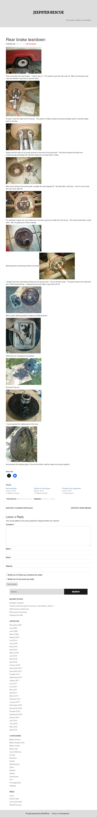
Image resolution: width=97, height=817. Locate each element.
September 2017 (15, 677)
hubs (52, 499)
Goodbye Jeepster (16, 602)
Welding (12, 785)
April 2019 (13, 649)
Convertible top (15, 751)
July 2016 (13, 720)
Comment (10, 524)
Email (8, 557)
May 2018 (13, 659)
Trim (11, 779)
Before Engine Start (16, 742)
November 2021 (15, 625)
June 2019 (13, 643)
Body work (13, 748)
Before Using (14, 745)
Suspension (14, 776)
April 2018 (13, 662)
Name (8, 549)
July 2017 (13, 683)
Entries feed (14, 798)
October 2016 (14, 711)
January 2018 (14, 665)
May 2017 (13, 689)
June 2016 (13, 723)
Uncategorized (15, 782)
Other (11, 767)
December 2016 (15, 705)
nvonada (32, 44)
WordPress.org (15, 804)
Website (9, 566)
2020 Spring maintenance (19, 609)
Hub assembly (11, 488)
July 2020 (13, 628)
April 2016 (13, 729)
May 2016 (13, 726)
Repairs (12, 770)
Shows (12, 773)
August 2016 (14, 717)
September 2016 (15, 714)
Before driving (24, 499)
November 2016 (15, 708)
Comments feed (15, 801)
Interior (12, 761)
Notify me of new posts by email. (21, 579)
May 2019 (13, 646)
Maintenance (14, 764)
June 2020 (13, 631)
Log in (11, 795)
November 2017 (15, 671)
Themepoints (64, 813)
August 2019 (14, 637)
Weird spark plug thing (18, 612)
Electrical (13, 758)
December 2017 (15, 668)
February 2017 (15, 699)
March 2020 (14, 634)
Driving (12, 755)
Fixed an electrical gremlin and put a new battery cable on (31, 606)
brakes (45, 499)
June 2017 (13, 686)
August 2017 (14, 680)
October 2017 (14, 674)
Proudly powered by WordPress (37, 813)
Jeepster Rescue (48, 12)
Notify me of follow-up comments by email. (25, 575)
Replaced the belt (16, 615)
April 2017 (13, 692)
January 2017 (14, 702)
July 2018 (13, 655)
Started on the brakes (42, 488)
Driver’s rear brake (81, 508)
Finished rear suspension (71, 488)
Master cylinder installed (19, 508)
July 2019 (13, 640)
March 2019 (14, 652)
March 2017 (14, 696)
